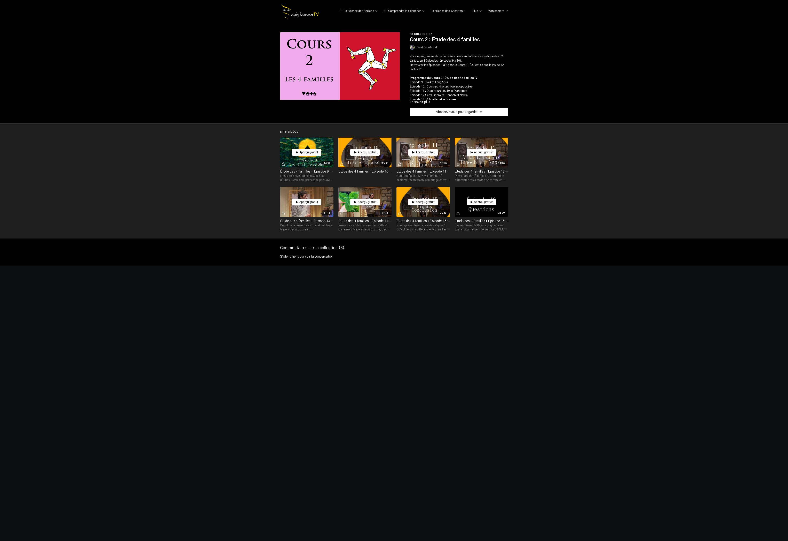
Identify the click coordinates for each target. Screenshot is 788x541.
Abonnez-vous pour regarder (457, 112)
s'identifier (288, 256)
